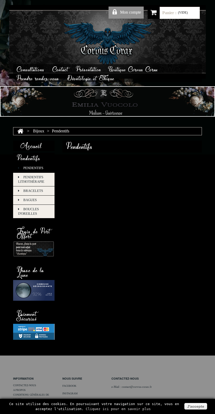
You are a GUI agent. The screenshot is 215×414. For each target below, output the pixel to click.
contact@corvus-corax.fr (137, 386)
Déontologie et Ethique (91, 77)
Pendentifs (33, 168)
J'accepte (195, 406)
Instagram (70, 393)
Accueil (31, 144)
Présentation (88, 68)
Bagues (30, 200)
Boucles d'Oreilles (28, 211)
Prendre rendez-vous (38, 77)
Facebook (69, 385)
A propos (19, 390)
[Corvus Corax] (107, 43)
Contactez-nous (24, 385)
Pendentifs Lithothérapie (31, 179)
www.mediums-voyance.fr (127, 389)
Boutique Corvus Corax (133, 68)
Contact (60, 68)
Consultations (31, 68)
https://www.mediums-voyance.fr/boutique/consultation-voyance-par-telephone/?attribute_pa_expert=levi (132, 397)
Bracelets (33, 191)
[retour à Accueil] (20, 131)
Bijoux (38, 131)
